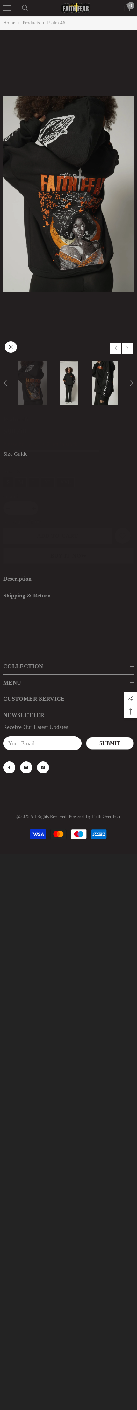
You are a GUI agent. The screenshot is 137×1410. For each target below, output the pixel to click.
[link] (123, 536)
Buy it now (68, 556)
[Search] (25, 8)
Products (31, 22)
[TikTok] (43, 767)
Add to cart (57, 536)
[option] (68, 194)
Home (9, 22)
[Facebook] (9, 767)
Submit (109, 743)
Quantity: (14, 497)
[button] (115, 348)
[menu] (7, 8)
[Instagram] (26, 767)
